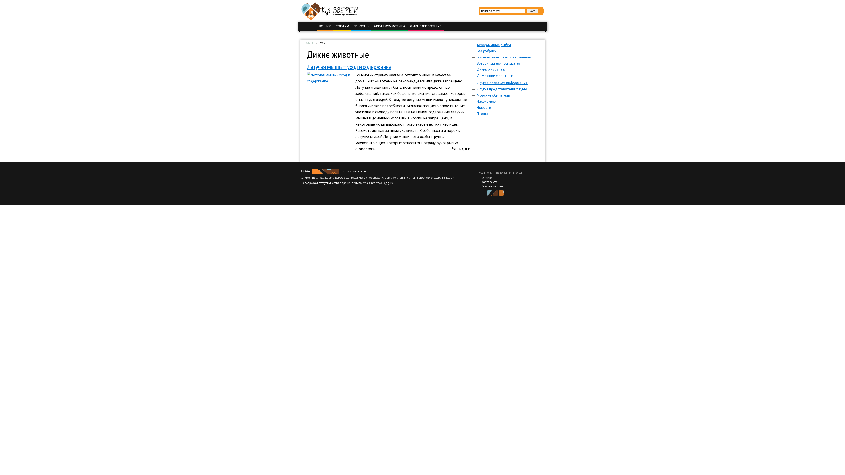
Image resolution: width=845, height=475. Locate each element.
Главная (309, 42)
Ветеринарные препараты (498, 63)
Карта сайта (489, 182)
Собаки (342, 26)
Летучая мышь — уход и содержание (349, 67)
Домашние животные (495, 76)
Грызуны (361, 26)
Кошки (325, 26)
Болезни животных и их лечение (504, 57)
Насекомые (486, 101)
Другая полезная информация (502, 83)
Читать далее (461, 149)
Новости (484, 108)
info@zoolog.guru (382, 183)
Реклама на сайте (493, 186)
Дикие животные (425, 26)
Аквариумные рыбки (494, 45)
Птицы (482, 114)
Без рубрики (487, 51)
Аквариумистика (389, 26)
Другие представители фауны (502, 89)
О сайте (487, 178)
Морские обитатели (493, 95)
